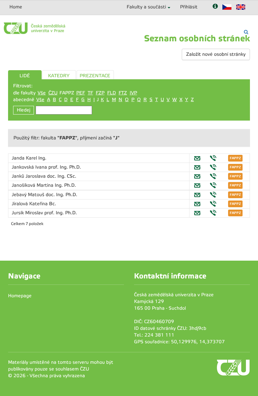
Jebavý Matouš (29, 194)
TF (90, 92)
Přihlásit (189, 6)
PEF (80, 92)
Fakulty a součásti (146, 6)
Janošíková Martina (33, 185)
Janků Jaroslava (29, 176)
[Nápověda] (215, 6)
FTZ (123, 92)
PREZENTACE (95, 75)
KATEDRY (59, 75)
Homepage (20, 295)
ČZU (52, 92)
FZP (100, 92)
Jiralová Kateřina (30, 203)
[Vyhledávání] (246, 32)
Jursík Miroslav (28, 212)
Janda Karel (25, 158)
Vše (42, 92)
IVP (133, 92)
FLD (111, 92)
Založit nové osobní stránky (216, 54)
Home (15, 6)
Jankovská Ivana (30, 167)
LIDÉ (24, 75)
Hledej (23, 110)
